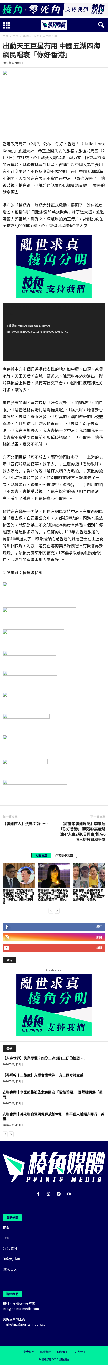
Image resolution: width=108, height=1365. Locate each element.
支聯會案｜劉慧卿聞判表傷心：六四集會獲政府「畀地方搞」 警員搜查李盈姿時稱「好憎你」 (89, 894)
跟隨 (99, 937)
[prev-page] (50, 910)
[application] (54, 332)
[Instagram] (49, 1194)
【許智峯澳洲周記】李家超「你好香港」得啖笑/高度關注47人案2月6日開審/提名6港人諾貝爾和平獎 (82, 831)
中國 (15, 36)
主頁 (5, 36)
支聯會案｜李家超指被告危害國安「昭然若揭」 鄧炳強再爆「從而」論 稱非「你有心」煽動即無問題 (18, 896)
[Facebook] (39, 1194)
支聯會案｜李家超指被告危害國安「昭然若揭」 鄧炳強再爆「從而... (53, 1094)
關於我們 (62, 1352)
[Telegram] (60, 1194)
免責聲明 (28, 1352)
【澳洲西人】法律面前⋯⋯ (25, 823)
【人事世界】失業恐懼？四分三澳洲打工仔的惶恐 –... (44, 1057)
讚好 (99, 927)
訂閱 (99, 948)
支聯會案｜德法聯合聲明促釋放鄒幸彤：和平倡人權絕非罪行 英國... (53, 1116)
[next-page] (57, 910)
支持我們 (79, 1352)
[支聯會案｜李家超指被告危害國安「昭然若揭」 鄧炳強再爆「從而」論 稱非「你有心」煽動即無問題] (19, 875)
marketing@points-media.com (25, 1324)
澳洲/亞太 (10, 1269)
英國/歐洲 (10, 1248)
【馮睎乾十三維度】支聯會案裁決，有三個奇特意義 (43, 1074)
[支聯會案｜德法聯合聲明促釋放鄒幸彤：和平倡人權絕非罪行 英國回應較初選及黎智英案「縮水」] (54, 875)
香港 (6, 1227)
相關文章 (41, 855)
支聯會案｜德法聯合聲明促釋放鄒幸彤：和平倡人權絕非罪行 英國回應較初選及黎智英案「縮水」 (53, 894)
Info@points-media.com (21, 1308)
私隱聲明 (45, 1352)
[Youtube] (69, 1194)
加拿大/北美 (11, 1258)
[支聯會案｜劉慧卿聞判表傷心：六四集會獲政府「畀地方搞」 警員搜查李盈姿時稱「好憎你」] (89, 875)
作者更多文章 (64, 855)
